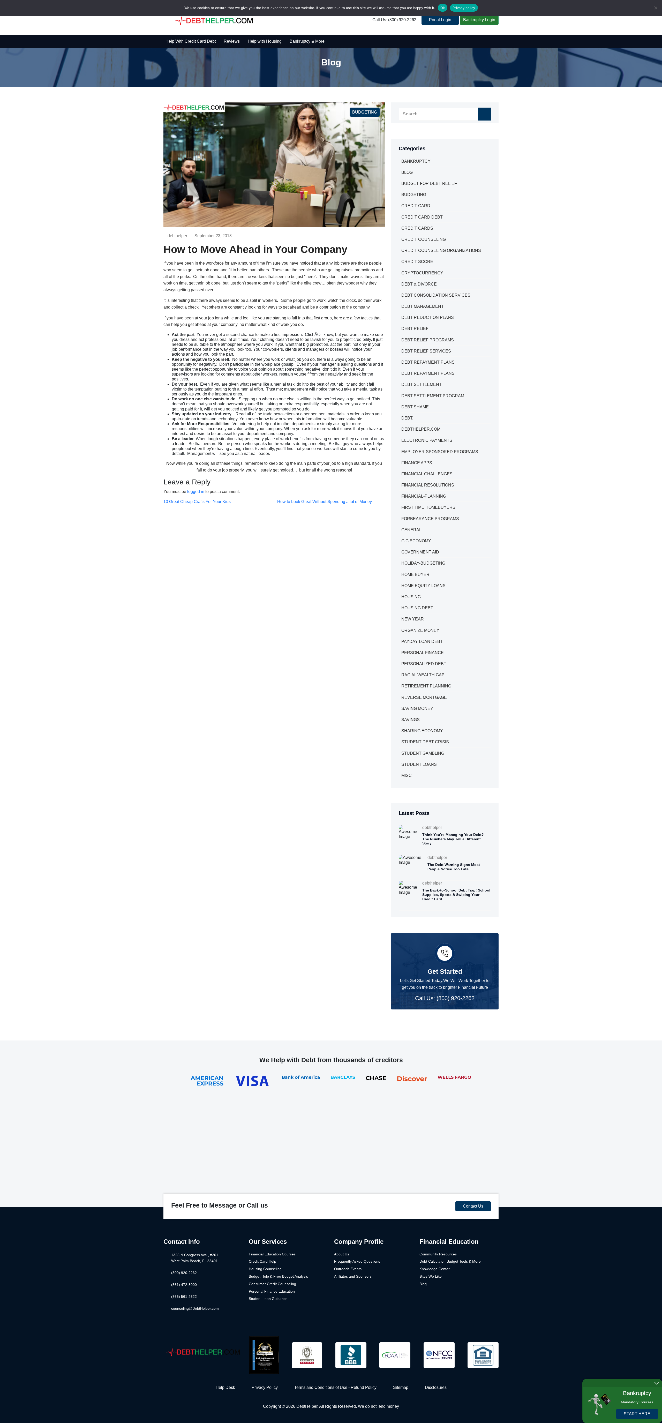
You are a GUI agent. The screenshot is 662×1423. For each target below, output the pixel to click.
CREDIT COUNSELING (423, 239)
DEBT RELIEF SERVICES (426, 351)
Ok (442, 8)
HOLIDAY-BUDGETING (423, 563)
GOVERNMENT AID (420, 552)
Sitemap (400, 1387)
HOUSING (411, 597)
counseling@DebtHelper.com (195, 1308)
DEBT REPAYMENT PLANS (428, 362)
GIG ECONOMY (416, 541)
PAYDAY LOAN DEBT (422, 641)
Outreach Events (348, 1269)
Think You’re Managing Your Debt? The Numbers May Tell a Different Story (453, 839)
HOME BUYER (415, 574)
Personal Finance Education (272, 1291)
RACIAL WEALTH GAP (423, 675)
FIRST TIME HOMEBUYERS (428, 507)
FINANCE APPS (416, 463)
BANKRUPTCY (416, 161)
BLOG (407, 172)
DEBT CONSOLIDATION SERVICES (435, 295)
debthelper (177, 236)
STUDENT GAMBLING (422, 753)
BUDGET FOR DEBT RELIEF (429, 183)
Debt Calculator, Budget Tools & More (450, 1261)
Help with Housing (265, 41)
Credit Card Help (262, 1261)
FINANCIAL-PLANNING (423, 496)
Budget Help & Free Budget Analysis (278, 1276)
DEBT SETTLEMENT (421, 384)
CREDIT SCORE (417, 261)
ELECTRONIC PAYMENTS (426, 440)
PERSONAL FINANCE (422, 652)
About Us (341, 1254)
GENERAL (411, 530)
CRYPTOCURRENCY (422, 273)
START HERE (637, 1414)
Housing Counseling (265, 1269)
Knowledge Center (434, 1269)
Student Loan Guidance (268, 1299)
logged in (195, 491)
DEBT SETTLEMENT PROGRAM (432, 396)
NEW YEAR (412, 619)
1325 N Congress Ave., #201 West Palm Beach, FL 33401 (194, 1258)
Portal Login (440, 20)
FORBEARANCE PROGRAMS (430, 518)
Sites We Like (430, 1276)
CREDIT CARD (415, 206)
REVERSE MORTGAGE (424, 697)
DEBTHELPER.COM (420, 429)
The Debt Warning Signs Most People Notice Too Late (453, 867)
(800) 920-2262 (184, 1273)
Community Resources (438, 1254)
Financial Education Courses (272, 1254)
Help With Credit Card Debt (191, 41)
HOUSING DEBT (417, 608)
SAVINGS (410, 719)
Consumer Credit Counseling (272, 1284)
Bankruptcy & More (307, 41)
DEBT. (407, 418)
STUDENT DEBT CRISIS (425, 742)
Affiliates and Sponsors (353, 1276)
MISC (406, 775)
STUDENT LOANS (419, 764)
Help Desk (225, 1387)
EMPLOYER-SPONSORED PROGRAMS (439, 452)
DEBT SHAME (415, 407)
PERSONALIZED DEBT (423, 664)
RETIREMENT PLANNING (426, 686)
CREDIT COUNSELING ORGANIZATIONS (441, 250)
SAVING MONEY (417, 708)
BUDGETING (364, 112)
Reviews (232, 41)
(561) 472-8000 (184, 1285)
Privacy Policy (265, 1387)
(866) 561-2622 (184, 1296)
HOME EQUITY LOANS (423, 585)
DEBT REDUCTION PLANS (427, 317)
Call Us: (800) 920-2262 (394, 20)
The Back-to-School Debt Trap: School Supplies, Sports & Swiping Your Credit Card (456, 894)
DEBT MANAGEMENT (422, 306)
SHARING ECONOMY (422, 731)
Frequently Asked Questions (357, 1261)
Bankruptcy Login (479, 20)
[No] (655, 7)
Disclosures (436, 1387)
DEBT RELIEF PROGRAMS (427, 340)
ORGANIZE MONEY (420, 630)
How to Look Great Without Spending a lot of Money (324, 501)
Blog (423, 1284)
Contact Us (473, 1206)
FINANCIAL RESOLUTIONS (427, 485)
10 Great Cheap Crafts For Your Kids (197, 501)
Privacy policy (464, 8)
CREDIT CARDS (417, 228)
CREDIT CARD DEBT (422, 217)
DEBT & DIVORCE (419, 284)
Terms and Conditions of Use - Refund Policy (335, 1387)
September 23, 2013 (213, 236)
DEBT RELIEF (414, 328)
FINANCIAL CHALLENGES (427, 474)
